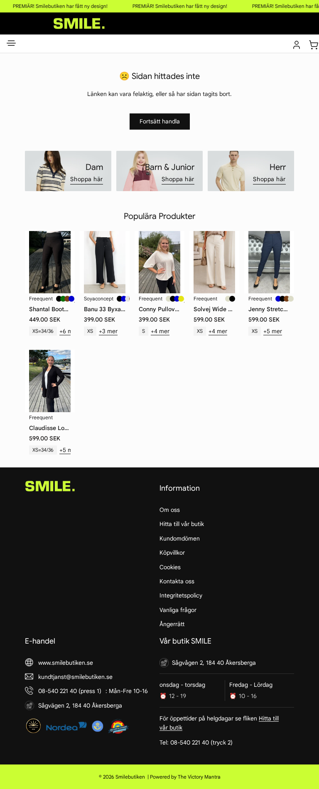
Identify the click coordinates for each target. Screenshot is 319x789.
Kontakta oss (177, 581)
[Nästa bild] (68, 262)
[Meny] (11, 44)
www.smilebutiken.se (65, 662)
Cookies (170, 567)
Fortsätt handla (160, 121)
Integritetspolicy (181, 596)
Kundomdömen (180, 538)
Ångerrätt (172, 624)
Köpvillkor (172, 552)
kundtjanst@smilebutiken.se (75, 677)
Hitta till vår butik (182, 524)
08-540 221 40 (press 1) (69, 691)
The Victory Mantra (199, 777)
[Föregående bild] (32, 262)
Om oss (170, 510)
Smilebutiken (130, 777)
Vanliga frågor (178, 610)
